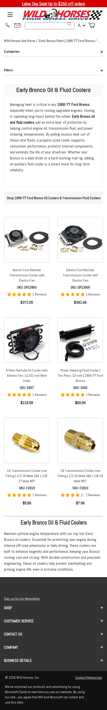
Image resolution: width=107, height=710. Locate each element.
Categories (12, 51)
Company (11, 647)
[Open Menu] (9, 14)
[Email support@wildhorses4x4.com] (17, 26)
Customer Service (19, 621)
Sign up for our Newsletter (22, 598)
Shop (8, 607)
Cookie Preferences (88, 677)
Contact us (13, 634)
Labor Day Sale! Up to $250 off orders (53, 3)
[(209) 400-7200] (7, 26)
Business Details (18, 660)
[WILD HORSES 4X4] (62, 14)
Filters (8, 70)
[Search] (69, 24)
